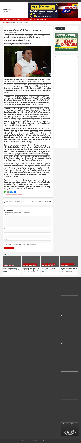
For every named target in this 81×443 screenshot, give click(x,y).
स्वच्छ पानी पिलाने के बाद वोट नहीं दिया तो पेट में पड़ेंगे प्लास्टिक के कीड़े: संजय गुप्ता (31, 269)
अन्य (45, 19)
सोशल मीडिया (34, 265)
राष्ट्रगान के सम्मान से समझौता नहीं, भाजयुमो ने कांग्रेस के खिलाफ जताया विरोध (49, 270)
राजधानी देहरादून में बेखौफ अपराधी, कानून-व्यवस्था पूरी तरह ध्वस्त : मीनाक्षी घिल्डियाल (11, 270)
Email (5, 234)
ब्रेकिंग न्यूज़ (8, 19)
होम (4, 19)
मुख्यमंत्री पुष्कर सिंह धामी (15, 194)
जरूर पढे (5, 254)
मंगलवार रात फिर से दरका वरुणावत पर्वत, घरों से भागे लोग (41, 201)
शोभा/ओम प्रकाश (14, 32)
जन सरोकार (14, 19)
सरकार (15, 28)
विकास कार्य (5, 28)
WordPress (43, 440)
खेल (26, 19)
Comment (6, 214)
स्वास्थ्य (41, 19)
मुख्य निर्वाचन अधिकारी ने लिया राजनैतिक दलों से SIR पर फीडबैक (69, 269)
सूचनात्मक (17, 28)
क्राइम (23, 19)
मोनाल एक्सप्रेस (6, 10)
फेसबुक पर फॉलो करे (60, 28)
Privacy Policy (18, 440)
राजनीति (18, 19)
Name (5, 228)
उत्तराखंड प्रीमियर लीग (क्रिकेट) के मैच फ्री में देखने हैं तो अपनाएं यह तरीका (15, 202)
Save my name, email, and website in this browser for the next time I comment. (21, 244)
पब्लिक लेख (30, 19)
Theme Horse (29, 440)
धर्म (34, 19)
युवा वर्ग (46, 265)
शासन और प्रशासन (10, 28)
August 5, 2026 (64, 271)
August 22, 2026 (6, 273)
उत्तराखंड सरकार (8, 194)
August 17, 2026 (45, 273)
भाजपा (43, 265)
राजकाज (10, 265)
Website (5, 239)
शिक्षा (38, 19)
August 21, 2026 (26, 271)
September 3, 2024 (7, 32)
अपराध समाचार (6, 265)
